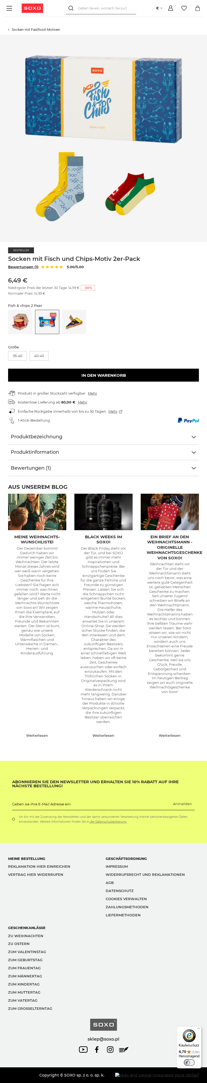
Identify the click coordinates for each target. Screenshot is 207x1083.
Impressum (117, 866)
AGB (110, 882)
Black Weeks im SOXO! (103, 539)
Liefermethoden (123, 915)
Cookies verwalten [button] (126, 899)
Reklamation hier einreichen (39, 866)
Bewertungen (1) (23, 267)
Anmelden (182, 804)
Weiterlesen (37, 735)
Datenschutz (120, 891)
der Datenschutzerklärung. (108, 821)
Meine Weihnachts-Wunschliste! (37, 539)
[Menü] (10, 8)
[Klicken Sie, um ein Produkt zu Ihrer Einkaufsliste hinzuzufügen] (204, 37)
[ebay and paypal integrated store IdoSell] (157, 1075)
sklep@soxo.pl (103, 1039)
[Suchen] (72, 8)
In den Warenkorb (103, 375)
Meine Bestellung (26, 858)
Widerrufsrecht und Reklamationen (145, 874)
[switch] (189, 1062)
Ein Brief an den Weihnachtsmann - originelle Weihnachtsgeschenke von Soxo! (174, 547)
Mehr (92, 393)
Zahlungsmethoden (127, 907)
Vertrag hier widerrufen (35, 874)
